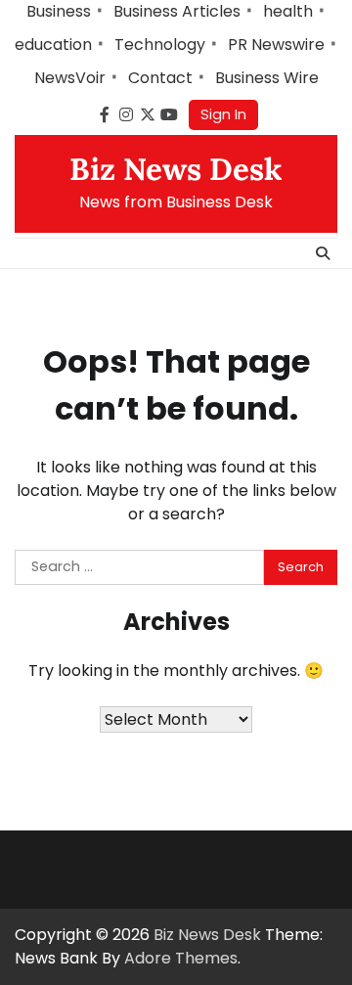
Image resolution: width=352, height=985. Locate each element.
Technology (159, 44)
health (288, 11)
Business (58, 11)
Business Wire (267, 78)
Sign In (223, 114)
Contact (160, 78)
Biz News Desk (176, 169)
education (53, 44)
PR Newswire (276, 44)
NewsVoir (70, 78)
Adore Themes (181, 958)
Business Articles (177, 11)
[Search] (322, 253)
